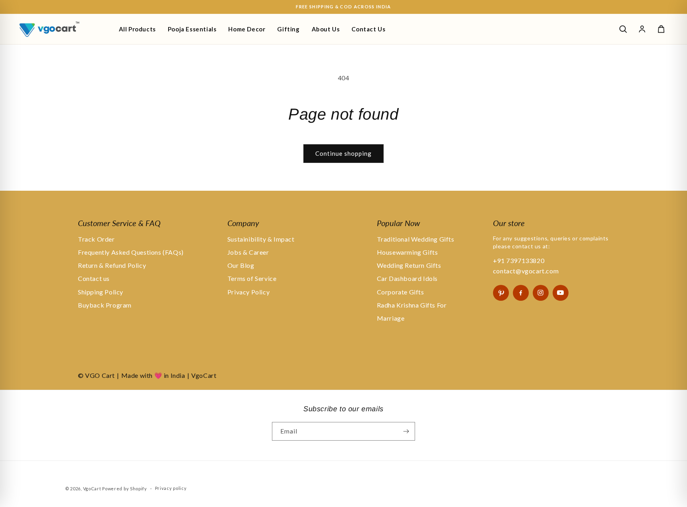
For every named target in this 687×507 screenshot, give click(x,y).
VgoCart (92, 488)
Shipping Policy (100, 292)
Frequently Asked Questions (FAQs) (131, 252)
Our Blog (240, 265)
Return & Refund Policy (112, 265)
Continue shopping (343, 153)
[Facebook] (521, 293)
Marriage (391, 318)
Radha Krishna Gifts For (412, 305)
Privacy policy (171, 488)
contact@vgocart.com (526, 271)
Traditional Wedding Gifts (415, 239)
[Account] (642, 29)
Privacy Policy (248, 292)
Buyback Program (105, 305)
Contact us (94, 278)
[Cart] (661, 29)
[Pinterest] (501, 293)
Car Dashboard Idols (407, 278)
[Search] (623, 29)
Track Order (96, 239)
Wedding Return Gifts (409, 265)
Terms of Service (252, 278)
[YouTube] (561, 293)
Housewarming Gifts (407, 252)
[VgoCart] (63, 29)
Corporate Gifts (400, 292)
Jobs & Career (248, 252)
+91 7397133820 (518, 260)
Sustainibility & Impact (261, 239)
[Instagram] (541, 293)
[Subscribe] (406, 431)
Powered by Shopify (124, 488)
